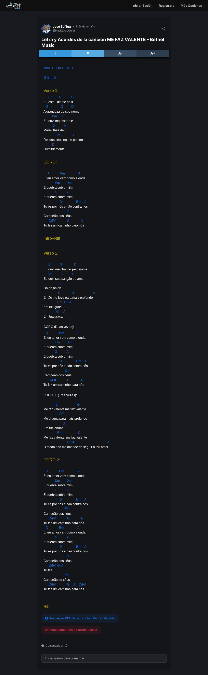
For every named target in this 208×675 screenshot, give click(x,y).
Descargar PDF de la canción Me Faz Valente (81, 618)
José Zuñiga (62, 26)
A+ (152, 53)
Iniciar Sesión (142, 6)
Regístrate (166, 6)
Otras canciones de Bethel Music (72, 630)
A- (120, 53)
